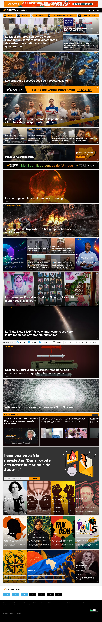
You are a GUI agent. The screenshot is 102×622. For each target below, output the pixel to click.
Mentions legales (18, 603)
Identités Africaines (82, 565)
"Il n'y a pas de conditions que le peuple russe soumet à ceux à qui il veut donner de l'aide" (86, 540)
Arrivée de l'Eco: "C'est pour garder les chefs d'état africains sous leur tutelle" (39, 505)
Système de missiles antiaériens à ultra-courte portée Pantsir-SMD (13, 259)
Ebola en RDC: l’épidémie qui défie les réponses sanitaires (13, 573)
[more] (61, 50)
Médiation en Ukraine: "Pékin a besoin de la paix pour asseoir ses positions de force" (86, 510)
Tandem (54, 534)
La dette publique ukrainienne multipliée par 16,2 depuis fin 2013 (14, 263)
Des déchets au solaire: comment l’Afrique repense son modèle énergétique (62, 502)
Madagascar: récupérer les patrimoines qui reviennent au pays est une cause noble (46, 573)
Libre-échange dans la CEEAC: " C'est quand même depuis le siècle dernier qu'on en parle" (38, 510)
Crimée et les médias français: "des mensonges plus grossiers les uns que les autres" (14, 510)
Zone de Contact (33, 497)
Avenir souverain (57, 499)
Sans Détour (8, 498)
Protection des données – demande (72, 603)
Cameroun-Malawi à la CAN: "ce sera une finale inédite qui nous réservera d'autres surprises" (38, 501)
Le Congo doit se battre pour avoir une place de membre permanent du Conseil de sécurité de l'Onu (45, 577)
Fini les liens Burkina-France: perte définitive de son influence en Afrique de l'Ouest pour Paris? (86, 263)
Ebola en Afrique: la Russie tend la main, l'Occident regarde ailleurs (14, 540)
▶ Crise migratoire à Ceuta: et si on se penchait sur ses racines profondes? (85, 258)
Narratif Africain (39, 532)
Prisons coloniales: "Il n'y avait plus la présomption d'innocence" (37, 540)
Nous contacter (28, 603)
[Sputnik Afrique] (11, 12)
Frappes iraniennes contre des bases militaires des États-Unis (13, 267)
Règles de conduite (87, 603)
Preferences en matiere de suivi (22, 605)
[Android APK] (94, 610)
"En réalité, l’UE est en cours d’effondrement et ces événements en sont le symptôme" (87, 506)
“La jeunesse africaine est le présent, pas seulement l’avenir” (62, 510)
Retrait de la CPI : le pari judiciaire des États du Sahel (62, 545)
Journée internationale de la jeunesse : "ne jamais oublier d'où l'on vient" (86, 545)
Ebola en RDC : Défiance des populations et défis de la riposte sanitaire (38, 545)
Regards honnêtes (9, 534)
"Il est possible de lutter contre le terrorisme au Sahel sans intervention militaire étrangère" (87, 502)
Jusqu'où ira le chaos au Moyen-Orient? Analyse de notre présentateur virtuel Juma (86, 267)
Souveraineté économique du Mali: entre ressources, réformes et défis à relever (62, 540)
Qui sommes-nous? (8, 603)
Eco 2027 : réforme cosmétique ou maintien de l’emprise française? (14, 536)
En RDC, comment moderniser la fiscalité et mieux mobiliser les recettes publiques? (14, 577)
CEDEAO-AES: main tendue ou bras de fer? (38, 537)
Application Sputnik (8, 605)
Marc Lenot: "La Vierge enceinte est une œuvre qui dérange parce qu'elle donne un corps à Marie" (86, 569)
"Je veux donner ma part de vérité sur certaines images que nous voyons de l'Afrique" (85, 535)
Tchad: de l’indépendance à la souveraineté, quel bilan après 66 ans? (62, 506)
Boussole (15, 566)
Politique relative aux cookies (55, 603)
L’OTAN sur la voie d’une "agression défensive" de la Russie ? (12, 501)
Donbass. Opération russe (34, 129)
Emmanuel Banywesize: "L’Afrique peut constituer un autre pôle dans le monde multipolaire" (85, 578)
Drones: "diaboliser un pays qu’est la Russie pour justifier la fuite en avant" (14, 505)
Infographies (8, 256)
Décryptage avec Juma (83, 255)
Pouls (78, 531)
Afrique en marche (82, 498)
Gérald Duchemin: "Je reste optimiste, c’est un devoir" (86, 573)
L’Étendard (51, 566)
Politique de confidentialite (39, 603)
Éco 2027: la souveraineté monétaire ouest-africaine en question (14, 545)
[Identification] (89, 10)
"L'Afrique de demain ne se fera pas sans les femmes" (62, 536)
